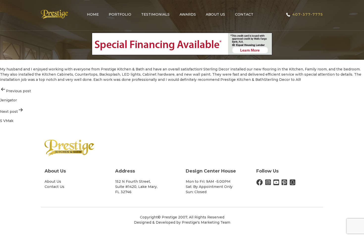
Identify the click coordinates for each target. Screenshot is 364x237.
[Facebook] (259, 183)
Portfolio (120, 14)
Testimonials (155, 14)
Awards (188, 14)
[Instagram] (268, 183)
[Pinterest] (284, 183)
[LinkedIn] (292, 183)
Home (93, 14)
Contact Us (54, 186)
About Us (215, 14)
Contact (244, 14)
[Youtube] (276, 183)
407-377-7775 (307, 14)
